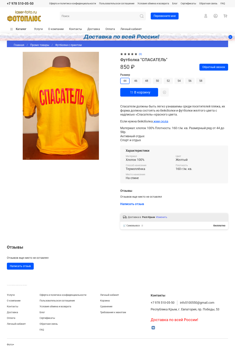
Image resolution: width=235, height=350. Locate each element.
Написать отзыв (20, 266)
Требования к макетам (113, 312)
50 (157, 80)
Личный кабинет (131, 29)
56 (189, 80)
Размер (125, 74)
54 (179, 80)
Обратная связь (208, 3)
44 (124, 80)
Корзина (105, 300)
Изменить (161, 217)
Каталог (21, 29)
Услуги (38, 29)
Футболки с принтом (68, 45)
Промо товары (39, 45)
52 (168, 80)
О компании (56, 29)
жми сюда (160, 121)
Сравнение (106, 306)
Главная (19, 45)
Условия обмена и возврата (153, 3)
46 (135, 80)
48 (146, 80)
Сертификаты (188, 3)
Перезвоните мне (165, 16)
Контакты (75, 29)
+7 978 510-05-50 (20, 4)
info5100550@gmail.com (197, 302)
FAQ (223, 3)
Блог (175, 3)
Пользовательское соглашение (116, 3)
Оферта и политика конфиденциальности (72, 3)
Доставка (93, 29)
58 (200, 80)
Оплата (110, 29)
